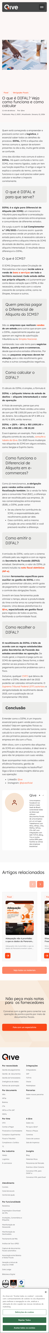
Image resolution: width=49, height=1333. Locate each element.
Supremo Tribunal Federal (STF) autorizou (23, 686)
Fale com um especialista (24, 1027)
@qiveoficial (26, 782)
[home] (11, 7)
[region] (24, 1310)
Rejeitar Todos (24, 1320)
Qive (20, 779)
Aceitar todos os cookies (24, 1328)
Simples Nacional (28, 339)
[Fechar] (46, 1292)
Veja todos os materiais (24, 970)
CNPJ (25, 676)
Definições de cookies (24, 1312)
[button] (42, 7)
